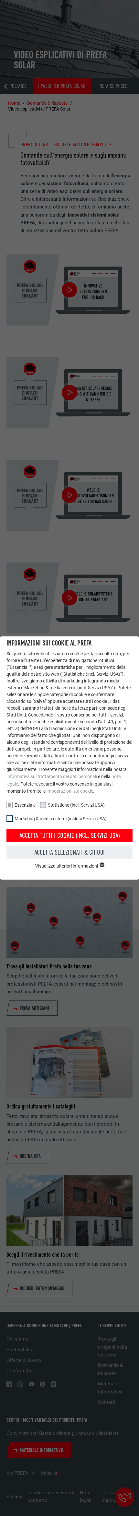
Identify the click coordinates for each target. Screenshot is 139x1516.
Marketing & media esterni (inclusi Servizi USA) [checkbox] (61, 818)
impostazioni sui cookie (70, 791)
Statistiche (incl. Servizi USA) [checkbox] (76, 805)
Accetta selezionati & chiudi (69, 852)
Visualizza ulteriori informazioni (67, 866)
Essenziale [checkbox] (25, 805)
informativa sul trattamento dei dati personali (51, 776)
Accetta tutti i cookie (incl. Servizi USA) (69, 835)
